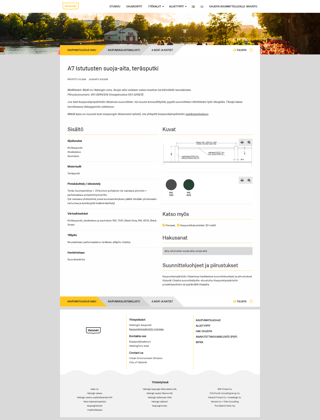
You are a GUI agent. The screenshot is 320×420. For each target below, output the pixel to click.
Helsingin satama (94, 393)
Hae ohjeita (204, 331)
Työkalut (154, 6)
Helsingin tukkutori (160, 401)
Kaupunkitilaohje (208, 320)
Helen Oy (95, 389)
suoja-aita (201, 251)
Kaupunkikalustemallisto (124, 50)
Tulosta (241, 50)
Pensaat (170, 225)
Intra (199, 342)
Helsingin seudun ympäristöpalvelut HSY (94, 397)
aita (166, 251)
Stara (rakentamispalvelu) (95, 401)
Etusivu (115, 6)
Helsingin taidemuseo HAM (160, 397)
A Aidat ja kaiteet (162, 50)
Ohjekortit (134, 6)
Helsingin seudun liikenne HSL (159, 393)
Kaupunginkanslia (94, 406)
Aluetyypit (176, 6)
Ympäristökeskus (94, 410)
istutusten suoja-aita (182, 251)
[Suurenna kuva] (249, 142)
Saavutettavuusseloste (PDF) (216, 336)
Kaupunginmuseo (159, 406)
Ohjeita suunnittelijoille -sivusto (233, 6)
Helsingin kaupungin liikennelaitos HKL (160, 389)
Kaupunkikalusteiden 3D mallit (198, 225)
